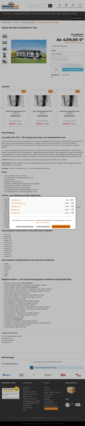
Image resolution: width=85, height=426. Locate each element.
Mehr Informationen (42, 222)
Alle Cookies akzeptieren (61, 226)
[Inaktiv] (72, 203)
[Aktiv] (72, 200)
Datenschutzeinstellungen (25, 226)
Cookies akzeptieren (43, 226)
